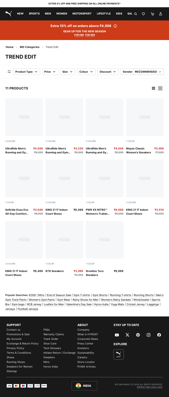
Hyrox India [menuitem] (50, 366)
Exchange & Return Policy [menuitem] (23, 343)
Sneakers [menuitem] (49, 357)
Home (10, 47)
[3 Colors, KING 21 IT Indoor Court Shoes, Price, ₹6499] (64, 188)
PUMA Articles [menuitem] (86, 366)
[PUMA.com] (8, 14)
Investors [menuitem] (83, 348)
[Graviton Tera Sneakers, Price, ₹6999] (104, 249)
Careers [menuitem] (82, 357)
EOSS (32, 295)
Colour (83, 71)
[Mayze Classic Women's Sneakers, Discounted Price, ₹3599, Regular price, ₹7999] (145, 126)
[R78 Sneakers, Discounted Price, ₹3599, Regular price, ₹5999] (64, 249)
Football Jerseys (28, 309)
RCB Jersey (34, 304)
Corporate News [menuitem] (87, 338)
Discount (105, 71)
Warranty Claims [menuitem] (53, 334)
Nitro (40, 295)
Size (65, 71)
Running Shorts (144, 295)
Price (47, 71)
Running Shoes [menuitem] (16, 362)
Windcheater (141, 299)
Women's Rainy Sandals (116, 299)
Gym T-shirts (82, 295)
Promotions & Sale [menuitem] (18, 334)
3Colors (10, 141)
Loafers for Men (54, 304)
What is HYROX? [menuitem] (87, 334)
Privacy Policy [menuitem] (15, 348)
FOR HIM (79, 34)
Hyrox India (101, 304)
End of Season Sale (59, 295)
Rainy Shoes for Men (86, 299)
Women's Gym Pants (41, 299)
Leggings (153, 304)
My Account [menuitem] (14, 338)
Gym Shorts (100, 295)
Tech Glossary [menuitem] (52, 348)
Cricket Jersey (136, 304)
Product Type (24, 71)
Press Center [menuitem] (85, 343)
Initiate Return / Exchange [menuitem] (59, 352)
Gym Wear (63, 299)
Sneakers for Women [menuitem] (20, 366)
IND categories (29, 47)
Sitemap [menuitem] (12, 371)
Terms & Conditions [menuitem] (19, 352)
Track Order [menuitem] (50, 338)
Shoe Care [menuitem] (49, 343)
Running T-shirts (120, 295)
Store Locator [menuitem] (86, 362)
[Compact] (153, 88)
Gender (128, 71)
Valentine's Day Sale (79, 304)
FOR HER (90, 34)
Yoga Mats (117, 304)
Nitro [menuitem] (46, 362)
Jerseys (10, 309)
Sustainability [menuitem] (85, 352)
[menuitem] (20, 14)
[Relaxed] (160, 88)
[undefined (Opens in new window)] (119, 354)
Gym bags (18, 304)
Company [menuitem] (83, 329)
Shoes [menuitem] (10, 357)
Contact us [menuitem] (13, 329)
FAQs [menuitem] (46, 329)
